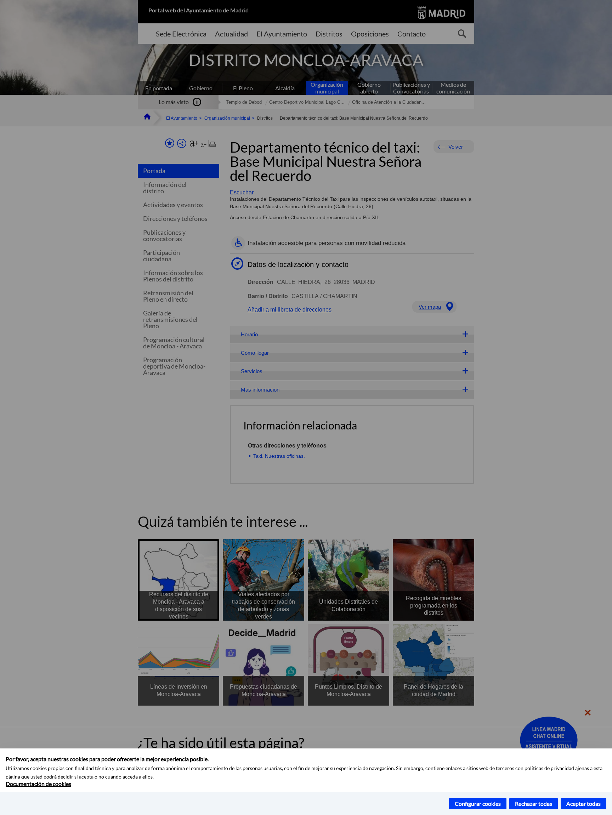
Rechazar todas (533, 803)
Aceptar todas (583, 803)
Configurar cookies (478, 803)
